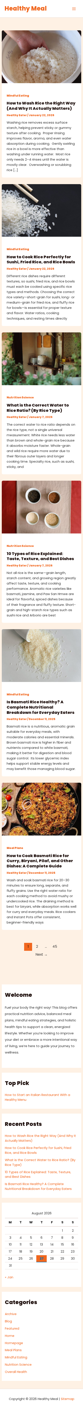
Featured (12, 1328)
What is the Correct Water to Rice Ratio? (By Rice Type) (38, 407)
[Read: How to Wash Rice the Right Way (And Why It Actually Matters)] (41, 56)
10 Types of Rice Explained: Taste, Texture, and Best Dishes (40, 556)
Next (41, 954)
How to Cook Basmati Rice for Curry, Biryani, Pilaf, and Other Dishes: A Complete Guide (40, 861)
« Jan (9, 1277)
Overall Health (16, 1372)
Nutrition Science (20, 397)
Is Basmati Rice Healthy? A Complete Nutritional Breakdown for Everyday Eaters (40, 707)
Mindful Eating (18, 95)
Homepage (14, 1343)
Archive (11, 1314)
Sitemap (67, 1399)
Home (9, 1336)
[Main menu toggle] (74, 8)
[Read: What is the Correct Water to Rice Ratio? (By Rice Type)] (41, 358)
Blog (8, 1321)
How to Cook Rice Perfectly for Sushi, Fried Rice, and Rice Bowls (41, 259)
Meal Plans (15, 848)
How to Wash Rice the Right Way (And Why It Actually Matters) (41, 105)
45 (54, 946)
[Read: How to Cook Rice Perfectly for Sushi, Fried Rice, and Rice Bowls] (41, 210)
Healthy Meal (25, 8)
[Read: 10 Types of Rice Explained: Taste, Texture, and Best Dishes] (41, 507)
